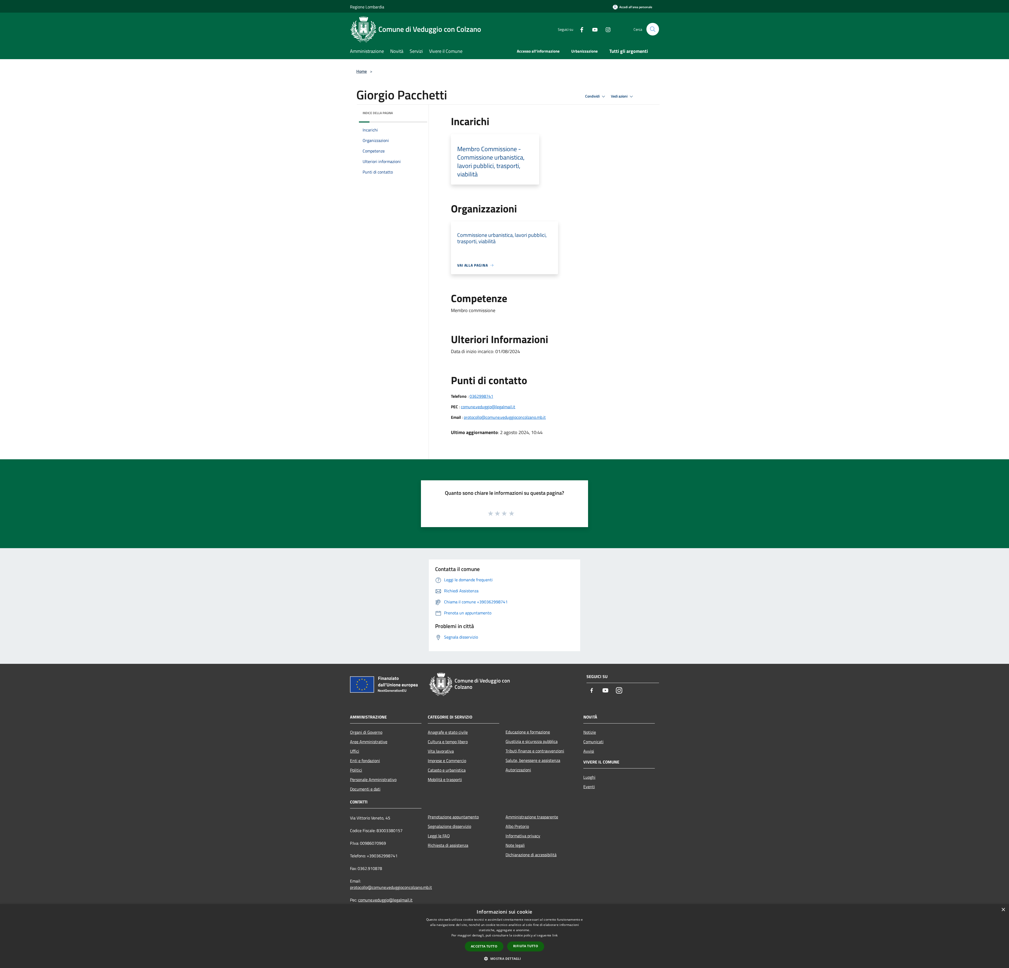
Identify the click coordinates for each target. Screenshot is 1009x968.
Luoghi (589, 777)
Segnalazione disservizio (449, 826)
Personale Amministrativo (373, 779)
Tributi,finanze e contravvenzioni (535, 751)
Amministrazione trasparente (532, 817)
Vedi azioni (619, 96)
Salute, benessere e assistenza (533, 760)
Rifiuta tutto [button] (525, 946)
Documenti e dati (365, 789)
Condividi (592, 96)
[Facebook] (579, 29)
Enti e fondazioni (365, 760)
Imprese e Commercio (447, 760)
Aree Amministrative (368, 741)
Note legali (515, 845)
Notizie (589, 732)
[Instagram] (606, 29)
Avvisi (588, 751)
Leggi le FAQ (439, 836)
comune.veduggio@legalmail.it (488, 407)
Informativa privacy (523, 836)
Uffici (354, 751)
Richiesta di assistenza (448, 845)
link (555, 935)
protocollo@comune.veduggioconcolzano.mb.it (505, 417)
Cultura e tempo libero (448, 741)
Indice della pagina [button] (378, 112)
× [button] (1003, 910)
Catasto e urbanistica (447, 770)
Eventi (589, 786)
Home (361, 71)
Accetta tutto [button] (484, 946)
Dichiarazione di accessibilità (531, 855)
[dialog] (504, 936)
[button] (504, 958)
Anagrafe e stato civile (448, 732)
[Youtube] (593, 29)
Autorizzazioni (518, 770)
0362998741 (481, 396)
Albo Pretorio (517, 826)
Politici (356, 770)
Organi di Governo (366, 732)
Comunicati (593, 741)
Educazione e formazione (528, 732)
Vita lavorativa (441, 751)
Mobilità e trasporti (445, 779)
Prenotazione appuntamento (453, 817)
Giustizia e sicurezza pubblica (532, 741)
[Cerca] (652, 29)
